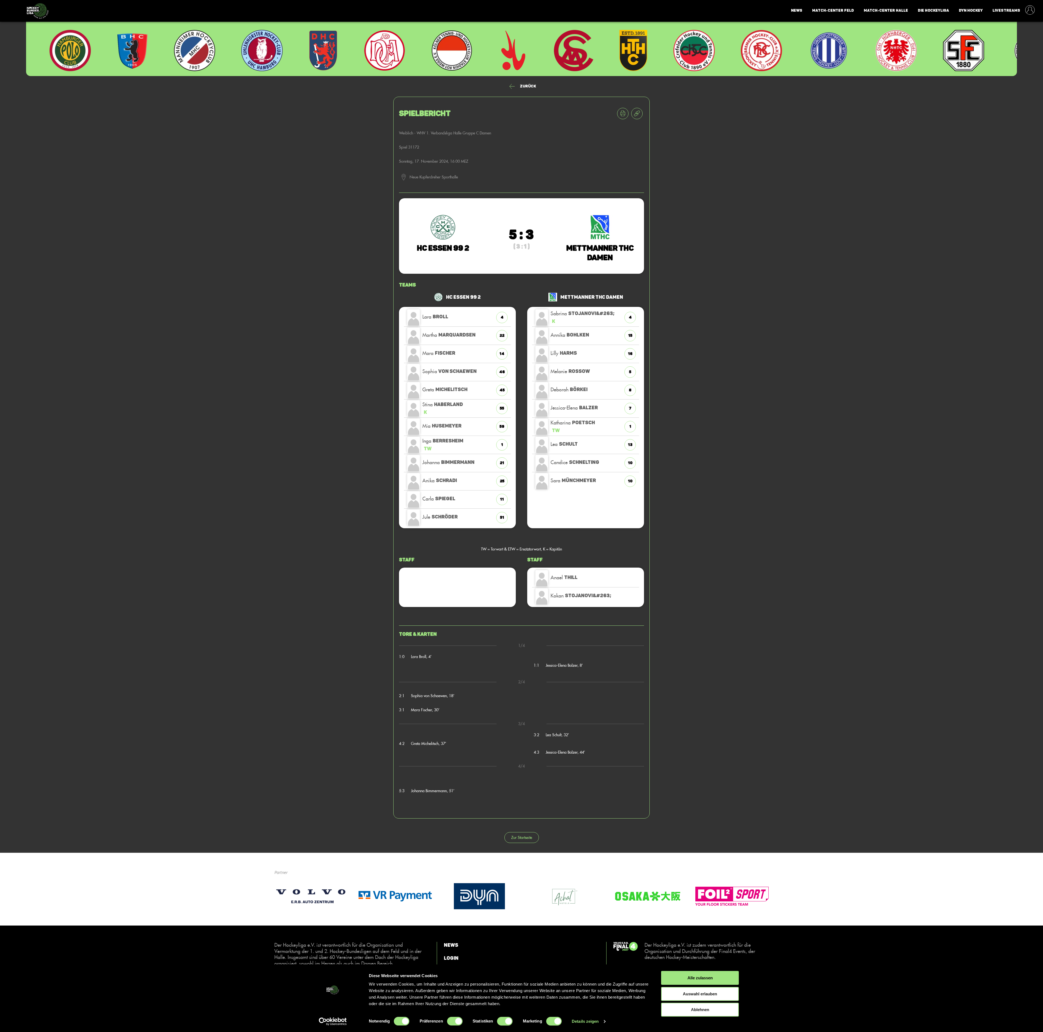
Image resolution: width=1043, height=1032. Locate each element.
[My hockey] (1030, 10)
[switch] (455, 1021)
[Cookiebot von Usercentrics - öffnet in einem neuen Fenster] (333, 1021)
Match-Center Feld (833, 10)
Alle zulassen (700, 978)
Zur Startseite (521, 837)
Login (451, 958)
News (796, 10)
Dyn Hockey (971, 10)
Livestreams (1006, 10)
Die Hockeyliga (933, 10)
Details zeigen (585, 1021)
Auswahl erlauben (700, 994)
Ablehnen (700, 1009)
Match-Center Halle (886, 10)
